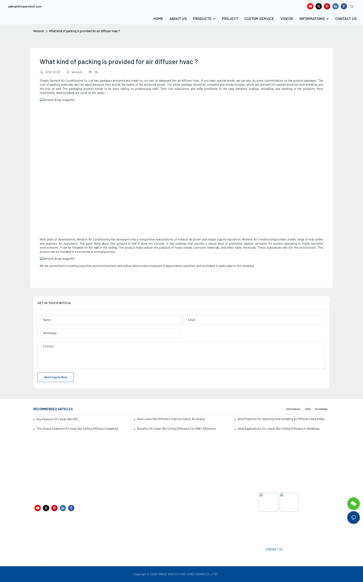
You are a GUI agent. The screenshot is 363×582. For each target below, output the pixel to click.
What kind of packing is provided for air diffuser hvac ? (84, 31)
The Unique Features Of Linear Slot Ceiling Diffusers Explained (77, 428)
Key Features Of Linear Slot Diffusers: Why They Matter (59, 419)
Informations (293, 408)
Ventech (38, 31)
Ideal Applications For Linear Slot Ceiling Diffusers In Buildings (279, 428)
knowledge (321, 408)
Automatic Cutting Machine (277, 528)
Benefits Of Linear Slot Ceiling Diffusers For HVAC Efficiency (176, 428)
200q (308, 408)
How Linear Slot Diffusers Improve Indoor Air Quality (171, 419)
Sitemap (224, 574)
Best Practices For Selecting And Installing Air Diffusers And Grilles (281, 419)
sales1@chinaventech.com (183, 531)
